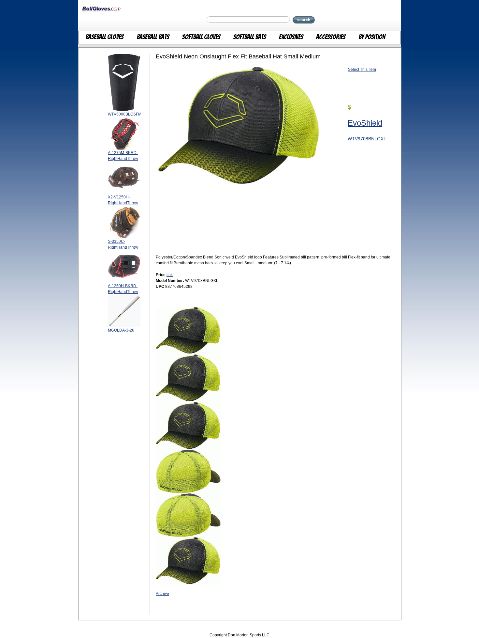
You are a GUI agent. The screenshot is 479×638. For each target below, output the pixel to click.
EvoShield (365, 122)
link (170, 274)
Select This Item (362, 69)
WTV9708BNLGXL (367, 138)
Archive (162, 593)
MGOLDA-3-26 (121, 330)
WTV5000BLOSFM (124, 114)
